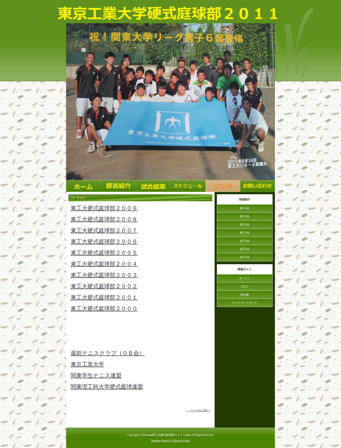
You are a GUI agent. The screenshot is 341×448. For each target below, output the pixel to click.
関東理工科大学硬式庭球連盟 (107, 387)
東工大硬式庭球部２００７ (104, 230)
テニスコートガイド (244, 302)
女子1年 (245, 257)
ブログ (245, 286)
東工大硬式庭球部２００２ (104, 286)
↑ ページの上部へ (198, 410)
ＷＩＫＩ (244, 278)
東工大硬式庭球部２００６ (104, 242)
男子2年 (245, 224)
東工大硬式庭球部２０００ (104, 309)
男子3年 (245, 216)
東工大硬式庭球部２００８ (104, 219)
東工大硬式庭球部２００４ (104, 264)
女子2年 (245, 249)
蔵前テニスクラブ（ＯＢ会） (108, 353)
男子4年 (245, 208)
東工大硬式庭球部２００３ (104, 275)
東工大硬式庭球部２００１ (104, 297)
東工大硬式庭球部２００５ (104, 253)
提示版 (245, 294)
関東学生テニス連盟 (96, 375)
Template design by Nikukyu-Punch (170, 440)
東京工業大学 (87, 364)
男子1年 (245, 232)
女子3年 (245, 241)
